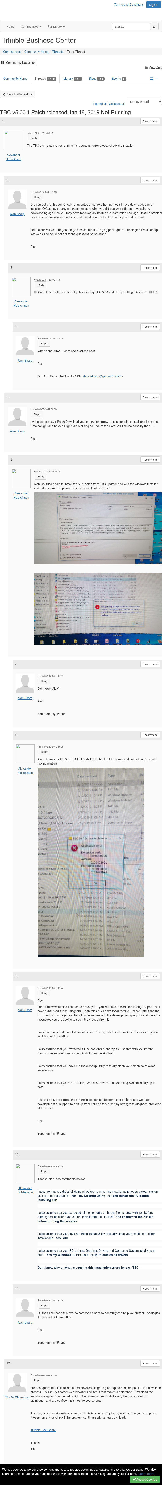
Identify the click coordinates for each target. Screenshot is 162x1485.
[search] (154, 26)
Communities (12, 51)
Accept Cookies (146, 1479)
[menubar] (130, 4)
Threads (57, 51)
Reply (33, 138)
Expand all (100, 104)
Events (118, 78)
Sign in (153, 5)
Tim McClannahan (17, 1397)
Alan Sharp (17, 214)
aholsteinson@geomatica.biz (101, 376)
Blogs (96, 78)
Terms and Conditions (129, 4)
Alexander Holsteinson (13, 157)
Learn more (146, 1473)
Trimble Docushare (43, 1430)
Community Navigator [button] (19, 62)
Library (71, 78)
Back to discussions (19, 94)
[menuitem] (130, 4)
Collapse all (116, 104)
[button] (31, 26)
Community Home (36, 51)
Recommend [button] (150, 121)
